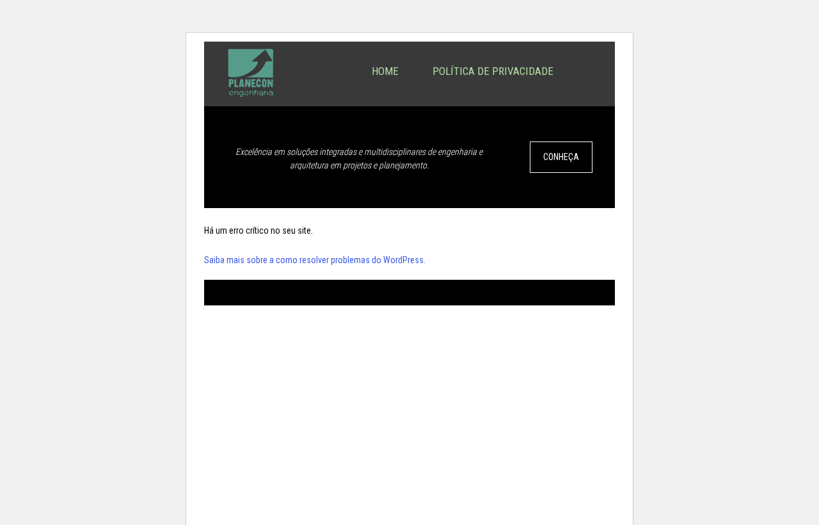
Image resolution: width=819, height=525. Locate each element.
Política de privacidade (493, 71)
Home (385, 71)
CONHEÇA (561, 157)
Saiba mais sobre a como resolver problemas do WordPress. (314, 260)
